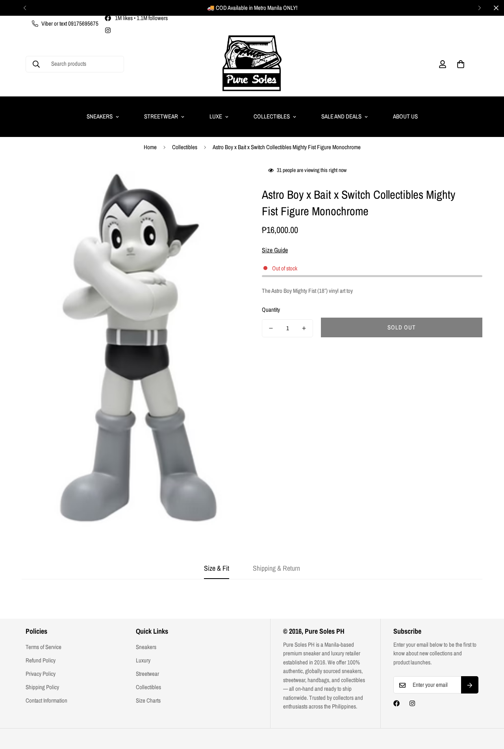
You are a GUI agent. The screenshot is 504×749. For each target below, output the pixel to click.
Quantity (271, 309)
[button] (461, 64)
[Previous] (24, 8)
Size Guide (275, 250)
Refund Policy (41, 660)
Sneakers (100, 116)
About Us (405, 116)
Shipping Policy (42, 687)
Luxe (215, 116)
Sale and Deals (341, 116)
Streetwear (161, 116)
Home (150, 147)
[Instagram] (108, 30)
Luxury (143, 660)
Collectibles (272, 116)
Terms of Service (43, 647)
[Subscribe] (469, 685)
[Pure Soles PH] (252, 63)
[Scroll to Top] (489, 706)
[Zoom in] (225, 180)
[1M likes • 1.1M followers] (396, 703)
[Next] (479, 8)
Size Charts (148, 700)
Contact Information (46, 700)
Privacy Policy (41, 673)
